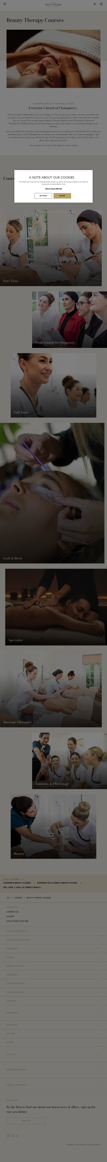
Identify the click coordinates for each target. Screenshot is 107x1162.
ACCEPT (62, 195)
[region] (53, 186)
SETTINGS (43, 195)
